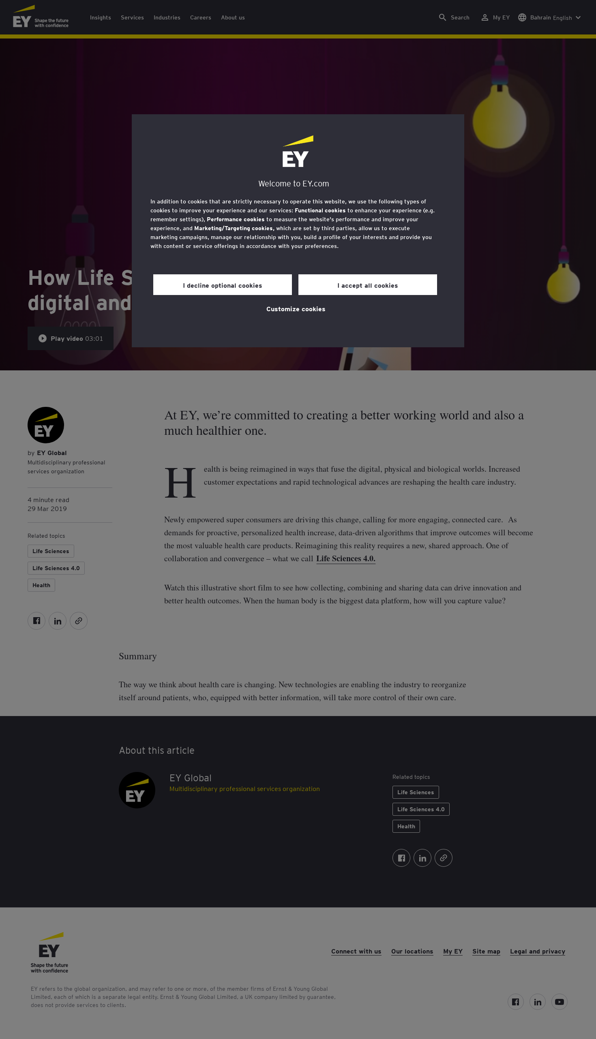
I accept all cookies (367, 284)
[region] (298, 230)
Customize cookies (296, 308)
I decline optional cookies (222, 284)
